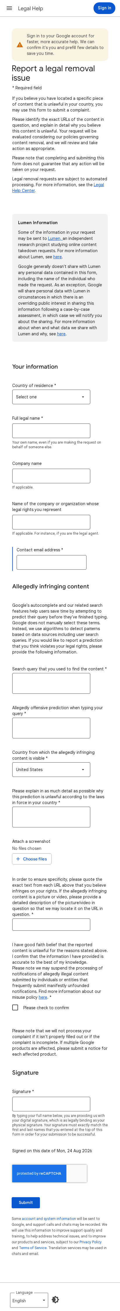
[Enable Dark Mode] (55, 1300)
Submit (26, 1202)
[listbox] (51, 397)
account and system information (49, 1218)
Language (24, 1292)
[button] (9, 8)
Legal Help (30, 8)
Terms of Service (33, 1248)
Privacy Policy (91, 1242)
